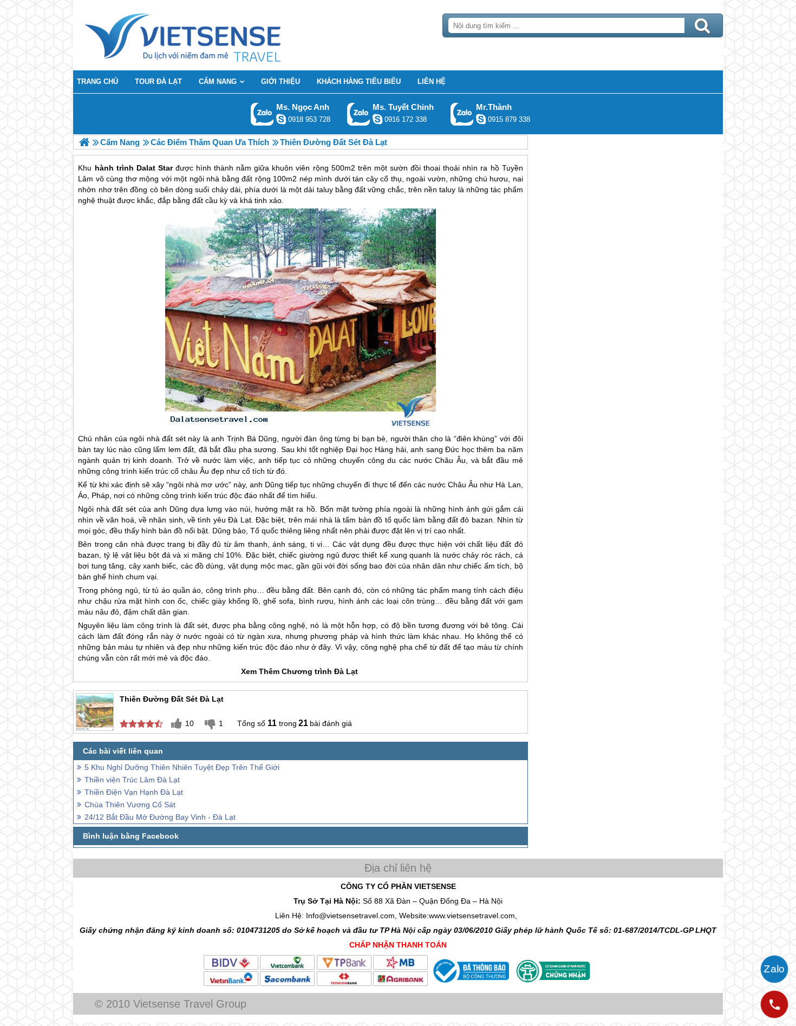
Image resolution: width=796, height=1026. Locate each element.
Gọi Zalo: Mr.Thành (462, 114)
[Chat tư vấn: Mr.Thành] (480, 119)
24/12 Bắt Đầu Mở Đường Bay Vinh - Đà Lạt (160, 817)
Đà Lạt (239, 519)
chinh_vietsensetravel (377, 119)
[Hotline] (774, 1004)
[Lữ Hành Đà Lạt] (84, 142)
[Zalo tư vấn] (774, 969)
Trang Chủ (209, 35)
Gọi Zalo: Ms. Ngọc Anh (262, 114)
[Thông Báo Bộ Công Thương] (470, 984)
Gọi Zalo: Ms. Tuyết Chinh (359, 114)
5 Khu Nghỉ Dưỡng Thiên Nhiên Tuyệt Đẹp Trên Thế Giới (181, 767)
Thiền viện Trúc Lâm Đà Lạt (132, 779)
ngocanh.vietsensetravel (281, 119)
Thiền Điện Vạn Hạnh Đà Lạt (133, 792)
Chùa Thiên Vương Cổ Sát (129, 804)
